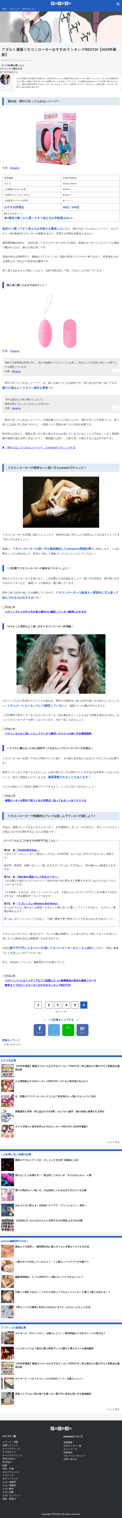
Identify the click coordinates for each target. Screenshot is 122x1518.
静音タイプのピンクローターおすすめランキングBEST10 (38, 985)
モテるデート (9, 1452)
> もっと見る (113, 1142)
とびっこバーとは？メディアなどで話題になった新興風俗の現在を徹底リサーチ (50, 980)
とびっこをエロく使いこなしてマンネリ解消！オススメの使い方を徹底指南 (48, 733)
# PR (6, 1044)
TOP (4, 9)
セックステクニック (13, 1455)
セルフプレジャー (11, 1472)
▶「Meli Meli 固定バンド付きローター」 (36, 876)
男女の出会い (9, 1458)
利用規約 (68, 1452)
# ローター (15, 1044)
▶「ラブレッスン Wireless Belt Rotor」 (36, 903)
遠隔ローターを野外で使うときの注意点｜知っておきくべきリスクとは (45, 800)
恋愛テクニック (10, 1445)
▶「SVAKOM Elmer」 (26, 850)
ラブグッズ (14, 9)
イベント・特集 (10, 1442)
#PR (24, 9)
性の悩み (7, 1462)
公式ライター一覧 (72, 1445)
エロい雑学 (8, 1488)
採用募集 (68, 1442)
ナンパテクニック (11, 1448)
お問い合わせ (70, 1459)
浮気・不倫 (8, 1468)
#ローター (31, 9)
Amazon (14, 168)
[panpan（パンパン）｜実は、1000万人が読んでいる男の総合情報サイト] (61, 3)
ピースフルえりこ (9, 72)
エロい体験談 (9, 1485)
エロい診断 (8, 1492)
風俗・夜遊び (9, 1498)
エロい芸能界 (9, 1482)
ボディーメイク (10, 1478)
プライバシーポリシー (75, 1455)
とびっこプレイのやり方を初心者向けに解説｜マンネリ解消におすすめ (45, 611)
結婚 (5, 1465)
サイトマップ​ (70, 1449)
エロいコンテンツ (11, 1495)
